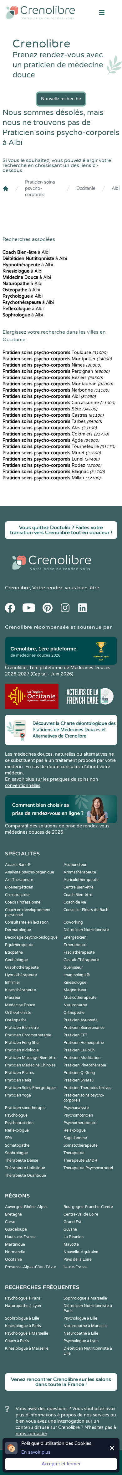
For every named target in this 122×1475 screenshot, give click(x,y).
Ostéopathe (16, 1020)
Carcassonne (59, 402)
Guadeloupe (16, 1229)
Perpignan (56, 371)
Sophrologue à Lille (22, 1318)
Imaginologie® (77, 975)
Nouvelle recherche (61, 99)
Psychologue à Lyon (81, 1341)
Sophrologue (16, 1153)
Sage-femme (75, 1138)
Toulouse (55, 352)
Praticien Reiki (18, 1080)
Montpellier (57, 359)
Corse (10, 1222)
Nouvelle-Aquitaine (81, 1252)
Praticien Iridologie (22, 1050)
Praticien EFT (75, 1035)
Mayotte (71, 1244)
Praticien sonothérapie (25, 1108)
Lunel (51, 459)
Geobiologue (16, 960)
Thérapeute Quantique (25, 1175)
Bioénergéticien (19, 887)
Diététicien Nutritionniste (86, 930)
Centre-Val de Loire (81, 1214)
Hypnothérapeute (21, 975)
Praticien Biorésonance (84, 1027)
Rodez (52, 465)
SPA (8, 1138)
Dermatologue (18, 930)
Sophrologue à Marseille (85, 1298)
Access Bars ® (18, 865)
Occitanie (85, 188)
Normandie (15, 1252)
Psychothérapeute (80, 1123)
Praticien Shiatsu (79, 1080)
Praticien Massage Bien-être (30, 1057)
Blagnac (54, 471)
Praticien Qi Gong (79, 1073)
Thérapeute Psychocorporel (88, 1168)
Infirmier (12, 982)
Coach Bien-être (78, 895)
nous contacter (31, 1433)
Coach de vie (75, 902)
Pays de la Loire (78, 1259)
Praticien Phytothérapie (85, 1065)
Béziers (53, 377)
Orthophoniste (18, 1012)
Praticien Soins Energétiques (31, 1088)
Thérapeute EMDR (80, 1160)
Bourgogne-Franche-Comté (88, 1207)
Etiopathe (14, 952)
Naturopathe (75, 1005)
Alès (50, 427)
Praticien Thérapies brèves (87, 1088)
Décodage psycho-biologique (31, 937)
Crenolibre (17, 588)
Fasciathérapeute (79, 952)
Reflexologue (17, 1130)
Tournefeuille (59, 446)
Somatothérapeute (81, 1145)
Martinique (15, 1244)
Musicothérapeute (80, 997)
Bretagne (13, 1214)
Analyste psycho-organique (29, 872)
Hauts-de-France (20, 1237)
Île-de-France (76, 1267)
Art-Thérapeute (19, 880)
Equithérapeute (19, 945)
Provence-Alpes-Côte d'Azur (30, 1267)
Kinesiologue (75, 982)
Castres (53, 415)
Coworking (73, 922)
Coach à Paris (17, 1341)
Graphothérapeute (22, 967)
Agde (51, 440)
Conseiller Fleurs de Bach (86, 910)
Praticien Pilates (19, 1073)
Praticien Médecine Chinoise (30, 1065)
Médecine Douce (20, 1005)
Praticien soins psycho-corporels (40, 188)
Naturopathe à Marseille (86, 1326)
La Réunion (74, 1237)
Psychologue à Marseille (26, 1333)
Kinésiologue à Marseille (26, 1348)
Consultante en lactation (26, 922)
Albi (115, 188)
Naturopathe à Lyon (23, 1306)
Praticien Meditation (82, 1057)
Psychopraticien (19, 1123)
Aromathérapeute (80, 872)
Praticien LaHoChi (79, 1050)
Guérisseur (73, 967)
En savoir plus (35, 1452)
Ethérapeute (75, 945)
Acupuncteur (75, 865)
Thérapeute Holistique (25, 1168)
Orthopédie (74, 1012)
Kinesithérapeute (20, 990)
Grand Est (73, 1222)
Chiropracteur (17, 895)
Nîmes (52, 365)
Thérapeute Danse (21, 1160)
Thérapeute (74, 1153)
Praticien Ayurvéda (81, 1020)
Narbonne (56, 390)
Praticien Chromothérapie (28, 1035)
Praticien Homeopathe (84, 1042)
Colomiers (56, 434)
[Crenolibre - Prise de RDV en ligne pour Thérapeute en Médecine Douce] (40, 12)
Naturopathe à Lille (81, 1333)
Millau (51, 478)
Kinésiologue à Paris (23, 1326)
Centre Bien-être (79, 887)
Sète (50, 409)
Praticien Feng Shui (22, 1042)
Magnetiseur (75, 990)
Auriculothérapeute (81, 880)
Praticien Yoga (18, 1095)
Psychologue (16, 1115)
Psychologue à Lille (80, 1318)
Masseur (13, 997)
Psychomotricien (78, 1115)
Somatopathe (17, 1145)
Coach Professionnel (23, 902)
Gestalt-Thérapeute (81, 960)
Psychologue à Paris (23, 1298)
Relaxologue (75, 1130)
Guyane (70, 1229)
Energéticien (75, 937)
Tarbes (52, 421)
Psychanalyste (76, 1108)
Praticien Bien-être (22, 1027)
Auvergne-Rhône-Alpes (26, 1207)
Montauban (58, 384)
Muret (52, 453)
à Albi (26, 252)
